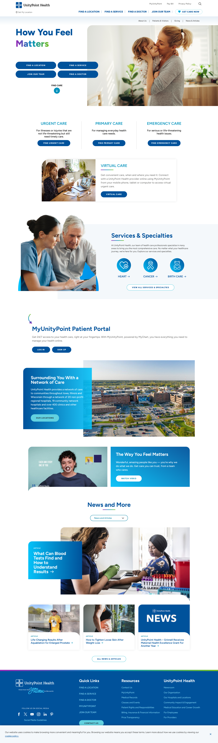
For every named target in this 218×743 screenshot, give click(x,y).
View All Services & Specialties (150, 287)
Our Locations (45, 418)
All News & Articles (109, 659)
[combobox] (109, 518)
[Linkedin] (45, 714)
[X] (25, 714)
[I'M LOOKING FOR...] (200, 3)
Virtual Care (114, 194)
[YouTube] (32, 714)
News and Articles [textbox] (103, 518)
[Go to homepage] (33, 5)
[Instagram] (39, 714)
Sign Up (61, 350)
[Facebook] (19, 714)
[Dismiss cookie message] (210, 734)
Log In (41, 350)
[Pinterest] (52, 714)
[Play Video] (68, 469)
